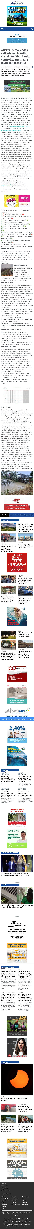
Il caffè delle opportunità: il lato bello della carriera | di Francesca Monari (8, 779)
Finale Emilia (18, 71)
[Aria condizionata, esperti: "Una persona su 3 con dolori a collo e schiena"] (17, 895)
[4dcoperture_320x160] (17, 510)
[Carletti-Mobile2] (17, 25)
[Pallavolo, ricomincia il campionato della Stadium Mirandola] (8, 635)
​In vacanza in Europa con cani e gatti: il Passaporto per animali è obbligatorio (25, 1109)
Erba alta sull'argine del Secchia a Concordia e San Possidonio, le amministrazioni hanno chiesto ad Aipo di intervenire (25, 528)
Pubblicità (18, 1212)
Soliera (22, 75)
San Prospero (15, 75)
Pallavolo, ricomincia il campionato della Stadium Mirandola (25, 634)
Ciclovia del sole (6, 1186)
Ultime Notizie (5, 1188)
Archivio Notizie (6, 1190)
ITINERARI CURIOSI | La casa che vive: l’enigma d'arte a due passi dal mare (24, 779)
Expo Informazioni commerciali (17, 716)
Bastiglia (8, 69)
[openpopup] (32, 29)
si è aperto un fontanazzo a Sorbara (19, 126)
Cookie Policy (6, 1214)
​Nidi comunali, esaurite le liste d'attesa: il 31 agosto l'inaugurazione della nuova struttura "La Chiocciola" (8, 975)
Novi (9, 73)
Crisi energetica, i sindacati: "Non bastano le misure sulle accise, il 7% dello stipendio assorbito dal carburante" (25, 580)
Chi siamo (5, 1212)
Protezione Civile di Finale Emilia (11, 130)
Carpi (28, 69)
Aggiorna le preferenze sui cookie (20, 1214)
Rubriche (5, 770)
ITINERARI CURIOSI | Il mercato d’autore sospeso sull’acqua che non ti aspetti (25, 794)
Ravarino (14, 73)
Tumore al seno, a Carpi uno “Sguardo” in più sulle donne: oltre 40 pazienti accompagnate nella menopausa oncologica (8, 997)
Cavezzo (4, 71)
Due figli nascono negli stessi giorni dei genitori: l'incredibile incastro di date (25, 1129)
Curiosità (5, 1062)
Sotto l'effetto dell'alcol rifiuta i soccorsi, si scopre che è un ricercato (25, 601)
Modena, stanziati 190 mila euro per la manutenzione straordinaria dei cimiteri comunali (24, 654)
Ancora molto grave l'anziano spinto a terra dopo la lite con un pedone (25, 546)
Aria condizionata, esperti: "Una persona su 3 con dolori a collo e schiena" (17, 906)
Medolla (25, 71)
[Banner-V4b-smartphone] (17, 92)
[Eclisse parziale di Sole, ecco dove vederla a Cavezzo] (17, 1079)
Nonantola (4, 73)
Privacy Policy (26, 1212)
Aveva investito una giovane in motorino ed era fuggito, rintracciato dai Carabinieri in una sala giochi (8, 548)
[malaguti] (17, 1179)
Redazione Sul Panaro (8, 67)
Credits (16, 1215)
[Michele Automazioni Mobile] (17, 38)
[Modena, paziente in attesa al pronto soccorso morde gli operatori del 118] (8, 590)
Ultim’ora (5, 515)
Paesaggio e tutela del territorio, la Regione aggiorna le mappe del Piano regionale (8, 1129)
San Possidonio (6, 75)
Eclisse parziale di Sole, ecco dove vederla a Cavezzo (14, 1099)
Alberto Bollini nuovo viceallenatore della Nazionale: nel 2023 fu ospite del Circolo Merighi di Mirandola (25, 975)
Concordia (10, 71)
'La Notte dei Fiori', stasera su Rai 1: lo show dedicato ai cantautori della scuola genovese (15, 874)
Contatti (11, 1212)
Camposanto (22, 69)
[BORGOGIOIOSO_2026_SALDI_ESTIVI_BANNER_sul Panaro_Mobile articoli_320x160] (17, 207)
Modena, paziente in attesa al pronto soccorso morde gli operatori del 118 (7, 599)
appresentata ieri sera (8, 185)
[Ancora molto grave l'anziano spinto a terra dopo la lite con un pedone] (25, 537)
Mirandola (4, 1197)
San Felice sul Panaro (24, 73)
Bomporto (14, 69)
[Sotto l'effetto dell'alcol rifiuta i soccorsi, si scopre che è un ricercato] (25, 590)
